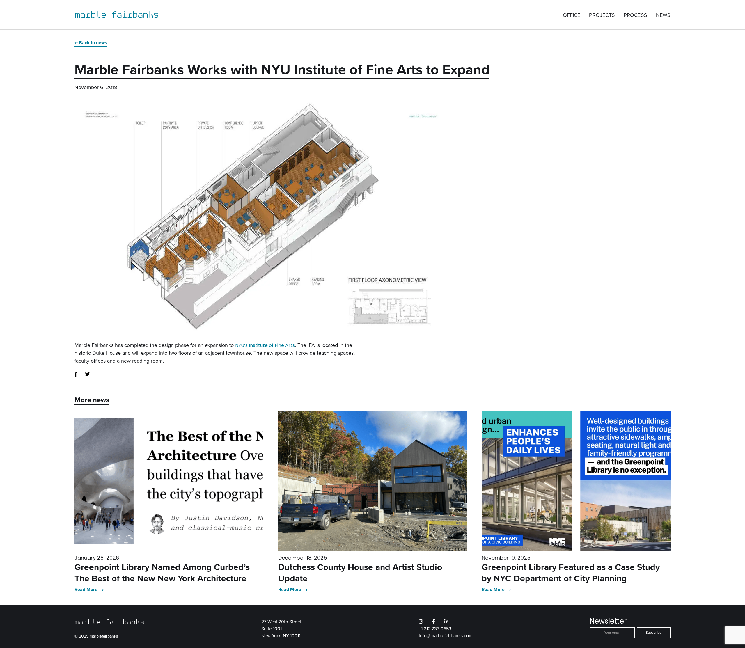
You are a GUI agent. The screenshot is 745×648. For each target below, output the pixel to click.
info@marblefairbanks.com (446, 635)
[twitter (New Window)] (87, 374)
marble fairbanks (116, 14)
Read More (86, 589)
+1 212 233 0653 (435, 628)
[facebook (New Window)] (75, 374)
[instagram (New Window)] (421, 621)
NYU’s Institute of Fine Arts (265, 345)
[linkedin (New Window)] (446, 621)
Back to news (93, 42)
